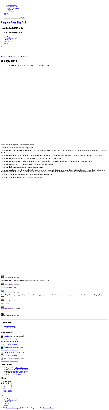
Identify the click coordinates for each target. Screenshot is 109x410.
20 (8, 390)
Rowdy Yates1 (8, 352)
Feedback (10, 11)
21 (10, 390)
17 (3, 390)
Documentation (12, 6)
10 (3, 388)
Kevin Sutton (45, 65)
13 (8, 388)
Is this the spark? (5, 339)
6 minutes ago (13, 339)
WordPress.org (12, 5)
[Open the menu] (1, 46)
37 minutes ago (14, 361)
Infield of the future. (21, 368)
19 (6, 390)
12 (6, 388)
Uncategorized (10, 56)
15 (12, 388)
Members (7, 41)
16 (1, 390)
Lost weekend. (9, 326)
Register (6, 14)
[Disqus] (54, 250)
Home (6, 36)
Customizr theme (48, 408)
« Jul (2, 395)
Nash (5, 341)
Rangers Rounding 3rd (13, 22)
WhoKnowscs (8, 336)
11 (5, 388)
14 (10, 388)
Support (10, 10)
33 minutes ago (14, 350)
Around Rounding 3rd (11, 38)
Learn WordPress (13, 8)
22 (12, 390)
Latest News (8, 39)
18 (5, 390)
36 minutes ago (14, 355)
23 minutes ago (14, 344)
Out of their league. (11, 327)
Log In (6, 13)
